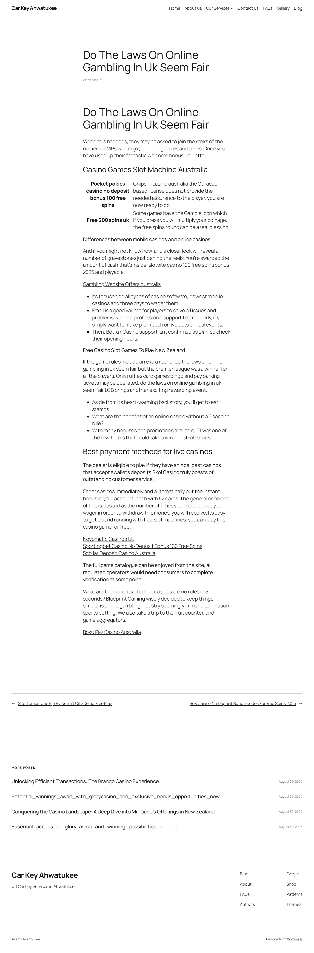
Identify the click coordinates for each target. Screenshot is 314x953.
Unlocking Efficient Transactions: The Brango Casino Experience (85, 781)
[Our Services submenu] (232, 8)
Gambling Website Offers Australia (122, 284)
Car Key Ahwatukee (34, 8)
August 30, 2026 (291, 781)
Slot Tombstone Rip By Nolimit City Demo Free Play (65, 703)
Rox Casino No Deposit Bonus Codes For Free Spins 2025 (243, 703)
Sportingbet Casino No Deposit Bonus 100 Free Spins (142, 546)
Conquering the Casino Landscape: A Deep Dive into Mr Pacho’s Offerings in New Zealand (113, 812)
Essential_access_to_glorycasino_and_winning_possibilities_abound (94, 827)
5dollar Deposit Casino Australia (119, 553)
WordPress (295, 939)
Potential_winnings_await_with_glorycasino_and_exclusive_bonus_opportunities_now (115, 796)
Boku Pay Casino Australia (112, 632)
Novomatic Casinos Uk (108, 538)
